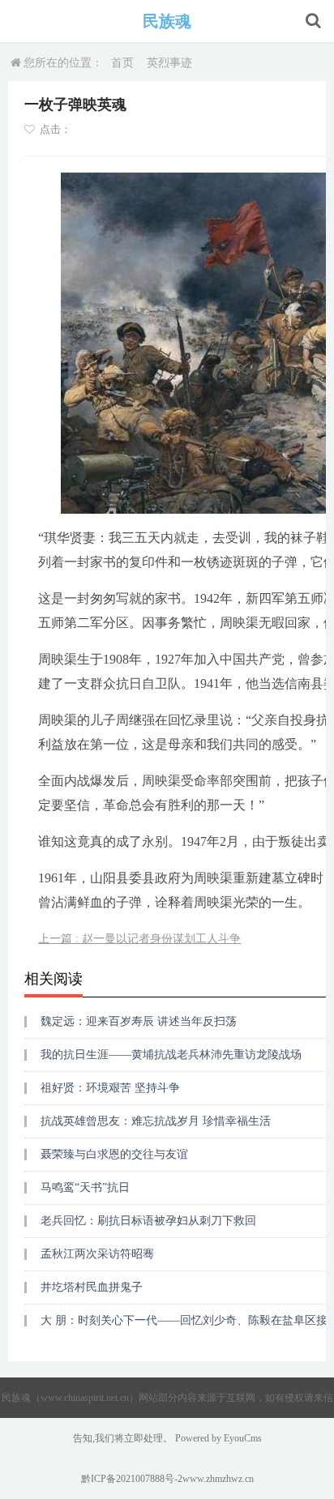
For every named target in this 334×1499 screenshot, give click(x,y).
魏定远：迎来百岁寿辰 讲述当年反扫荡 (139, 1021)
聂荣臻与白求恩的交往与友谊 (114, 1154)
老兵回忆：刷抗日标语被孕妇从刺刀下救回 (148, 1221)
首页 (122, 63)
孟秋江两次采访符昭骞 (97, 1254)
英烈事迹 (169, 63)
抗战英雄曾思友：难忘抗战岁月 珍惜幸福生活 (156, 1121)
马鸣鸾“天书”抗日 (85, 1187)
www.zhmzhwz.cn (218, 1478)
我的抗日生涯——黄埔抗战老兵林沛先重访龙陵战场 (171, 1054)
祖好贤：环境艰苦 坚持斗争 (110, 1088)
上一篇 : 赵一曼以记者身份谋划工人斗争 (139, 939)
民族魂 (167, 21)
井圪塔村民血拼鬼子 (92, 1287)
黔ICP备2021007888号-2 (131, 1478)
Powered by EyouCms (217, 1438)
